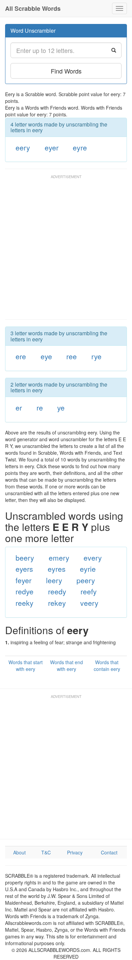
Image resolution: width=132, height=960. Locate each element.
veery (89, 603)
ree (71, 356)
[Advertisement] (66, 250)
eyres (57, 569)
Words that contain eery (107, 665)
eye (46, 356)
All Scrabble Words (33, 8)
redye (25, 591)
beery (25, 558)
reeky (25, 603)
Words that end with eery (66, 665)
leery (54, 580)
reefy (89, 591)
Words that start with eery (25, 665)
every (93, 558)
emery (59, 558)
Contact (109, 852)
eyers (24, 569)
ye (61, 407)
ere (21, 356)
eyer (52, 147)
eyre (80, 147)
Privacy (75, 852)
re (40, 407)
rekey (57, 603)
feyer (23, 580)
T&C (46, 852)
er (19, 407)
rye (96, 356)
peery (85, 580)
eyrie (88, 569)
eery (23, 147)
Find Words (66, 70)
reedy (57, 591)
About (19, 852)
